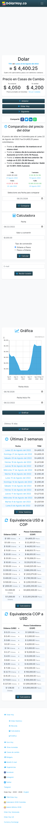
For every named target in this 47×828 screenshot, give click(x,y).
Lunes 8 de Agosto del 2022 (18, 505)
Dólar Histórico (16, 721)
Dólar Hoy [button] (24, 106)
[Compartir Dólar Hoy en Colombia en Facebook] (22, 119)
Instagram (10, 777)
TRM (10, 64)
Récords (14, 726)
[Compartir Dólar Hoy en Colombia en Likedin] (31, 119)
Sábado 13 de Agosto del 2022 (17, 486)
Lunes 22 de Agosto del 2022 (18, 450)
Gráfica (14, 736)
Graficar (25, 412)
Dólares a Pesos (24, 247)
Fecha (23, 222)
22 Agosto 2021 (35, 186)
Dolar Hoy (10, 715)
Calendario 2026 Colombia (16, 802)
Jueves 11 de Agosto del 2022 (18, 494)
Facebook (9, 772)
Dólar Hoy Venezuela (11, 812)
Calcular (25, 256)
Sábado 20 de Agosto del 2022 (18, 458)
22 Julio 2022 (12, 186)
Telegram (7, 787)
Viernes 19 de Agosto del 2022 (18, 462)
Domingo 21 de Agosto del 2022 (18, 454)
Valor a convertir (23, 233)
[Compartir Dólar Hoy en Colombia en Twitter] (26, 119)
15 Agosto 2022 (35, 178)
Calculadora (15, 731)
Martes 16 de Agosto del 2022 (18, 474)
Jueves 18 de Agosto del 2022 (18, 466)
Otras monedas (12, 747)
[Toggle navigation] (42, 3)
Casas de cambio (12, 752)
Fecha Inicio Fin (23, 397)
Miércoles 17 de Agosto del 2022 (18, 470)
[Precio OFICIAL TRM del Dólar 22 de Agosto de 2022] (14, 3)
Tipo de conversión (23, 243)
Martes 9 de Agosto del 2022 (18, 502)
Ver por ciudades (34, 92)
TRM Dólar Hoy (11, 797)
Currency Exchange (11, 822)
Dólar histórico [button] (24, 512)
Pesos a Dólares (24, 250)
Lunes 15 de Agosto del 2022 (18, 478)
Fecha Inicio (23, 386)
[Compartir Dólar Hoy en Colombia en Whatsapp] (35, 119)
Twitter (8, 782)
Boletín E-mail (11, 762)
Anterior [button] (25, 101)
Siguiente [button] (25, 111)
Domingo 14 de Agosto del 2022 (18, 482)
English (26, 792)
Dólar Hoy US (9, 817)
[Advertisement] (23, 31)
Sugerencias (11, 767)
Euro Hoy (9, 742)
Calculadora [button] (24, 606)
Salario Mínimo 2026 (13, 807)
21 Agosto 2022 (12, 178)
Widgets (9, 757)
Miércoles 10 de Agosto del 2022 (18, 498)
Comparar (24, 206)
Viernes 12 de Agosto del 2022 (18, 490)
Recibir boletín (24, 273)
